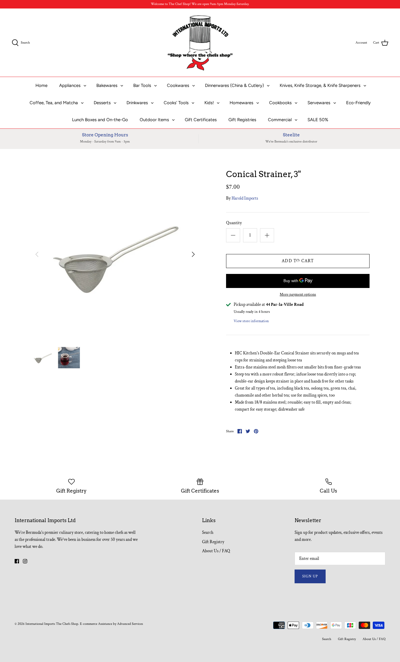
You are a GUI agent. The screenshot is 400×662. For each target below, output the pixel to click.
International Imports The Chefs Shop (51, 624)
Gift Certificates (201, 119)
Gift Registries (242, 119)
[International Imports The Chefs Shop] (200, 42)
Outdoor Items (154, 119)
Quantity (234, 223)
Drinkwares (137, 102)
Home (41, 85)
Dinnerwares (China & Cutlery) (234, 85)
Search (207, 532)
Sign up (310, 576)
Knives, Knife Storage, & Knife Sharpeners (320, 85)
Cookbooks (280, 102)
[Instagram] (25, 561)
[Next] (193, 254)
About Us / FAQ (216, 551)
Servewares (318, 102)
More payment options (298, 294)
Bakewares (106, 85)
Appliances (70, 85)
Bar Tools (142, 85)
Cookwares (178, 85)
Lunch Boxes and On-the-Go (100, 119)
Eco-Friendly (358, 102)
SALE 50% (317, 119)
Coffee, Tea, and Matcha (54, 102)
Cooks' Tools (176, 102)
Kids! (209, 102)
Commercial (280, 119)
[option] (115, 254)
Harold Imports (245, 198)
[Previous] (36, 254)
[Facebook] (17, 561)
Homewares (241, 102)
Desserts (102, 102)
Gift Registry (213, 542)
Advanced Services (130, 624)
